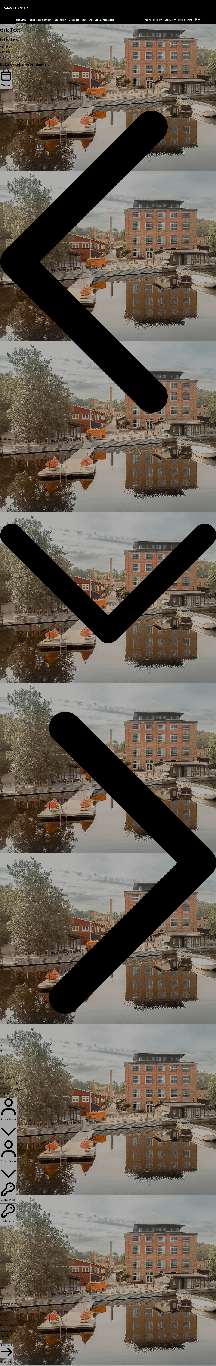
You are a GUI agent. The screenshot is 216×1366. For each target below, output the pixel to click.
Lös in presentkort (104, 19)
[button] (108, 262)
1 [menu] (196, 20)
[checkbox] (108, 1293)
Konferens (86, 19)
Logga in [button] (168, 19)
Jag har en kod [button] (152, 19)
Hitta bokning (185, 19)
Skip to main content (10, 57)
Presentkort (60, 19)
